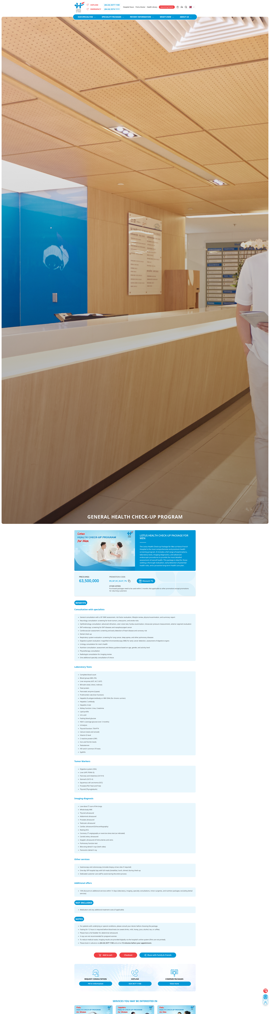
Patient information (140, 17)
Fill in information (95, 983)
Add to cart (107, 955)
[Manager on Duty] (181, 7)
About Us (184, 17)
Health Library (152, 7)
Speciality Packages (111, 17)
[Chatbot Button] (265, 997)
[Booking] (265, 990)
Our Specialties (85, 17)
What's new (165, 17)
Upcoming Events (166, 7)
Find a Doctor (140, 7)
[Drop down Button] (192, 7)
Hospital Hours (128, 7)
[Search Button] (186, 7)
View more (174, 983)
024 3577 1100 (135, 983)
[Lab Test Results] (177, 7)
